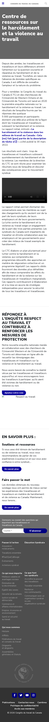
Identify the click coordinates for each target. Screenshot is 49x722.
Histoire (5, 631)
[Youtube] (27, 695)
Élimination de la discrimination (9, 584)
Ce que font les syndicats (31, 574)
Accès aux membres (24, 708)
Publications (8, 702)
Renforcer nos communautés (33, 590)
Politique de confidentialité (24, 705)
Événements (7, 561)
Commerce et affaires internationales (12, 605)
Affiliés (5, 635)
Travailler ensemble (33, 585)
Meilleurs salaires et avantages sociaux (11, 578)
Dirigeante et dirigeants (7, 646)
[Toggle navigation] (3, 3)
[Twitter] (21, 695)
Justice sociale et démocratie (9, 599)
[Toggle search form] (46, 3)
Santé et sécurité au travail (10, 618)
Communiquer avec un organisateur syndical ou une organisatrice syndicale (35, 600)
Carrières (42, 702)
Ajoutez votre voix (14, 392)
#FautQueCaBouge (10, 557)
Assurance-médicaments (8, 547)
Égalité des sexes (10, 590)
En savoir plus (12, 469)
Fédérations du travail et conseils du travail (11, 640)
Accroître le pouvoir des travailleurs (33, 580)
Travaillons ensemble (11, 553)
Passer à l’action (10, 542)
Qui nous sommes (11, 627)
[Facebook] (14, 695)
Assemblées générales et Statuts (11, 653)
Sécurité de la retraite (12, 594)
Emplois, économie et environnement (11, 611)
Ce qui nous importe (12, 573)
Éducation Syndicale (35, 542)
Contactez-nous (26, 702)
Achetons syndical (10, 565)
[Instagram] (33, 695)
